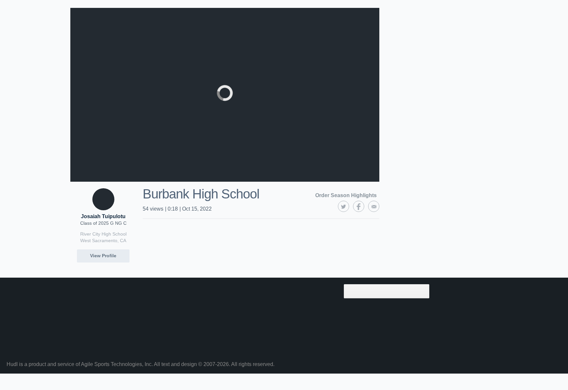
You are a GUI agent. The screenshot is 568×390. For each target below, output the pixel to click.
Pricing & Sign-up (88, 336)
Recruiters (174, 312)
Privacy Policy (272, 336)
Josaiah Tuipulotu (103, 216)
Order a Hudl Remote (279, 324)
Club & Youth (177, 324)
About (76, 300)
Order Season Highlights (346, 195)
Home (76, 288)
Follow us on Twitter (278, 288)
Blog (74, 312)
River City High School (103, 234)
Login (76, 348)
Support (78, 324)
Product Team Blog (183, 348)
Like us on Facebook (278, 300)
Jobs (168, 336)
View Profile (103, 255)
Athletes (172, 300)
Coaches (172, 288)
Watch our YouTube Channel (287, 312)
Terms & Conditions (277, 348)
